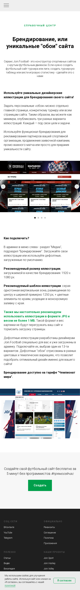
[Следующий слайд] (77, 186)
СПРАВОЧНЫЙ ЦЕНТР (40, 25)
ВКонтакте (9, 527)
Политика (49, 538)
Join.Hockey (49, 563)
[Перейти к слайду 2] (38, 218)
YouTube (8, 532)
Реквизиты (49, 527)
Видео (7, 563)
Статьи (7, 558)
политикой (10, 585)
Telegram (8, 538)
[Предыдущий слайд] (3, 186)
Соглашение (50, 532)
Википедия (9, 568)
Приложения (50, 543)
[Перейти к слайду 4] (45, 218)
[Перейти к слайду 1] (35, 218)
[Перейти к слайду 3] (41, 218)
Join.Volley (49, 568)
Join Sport (49, 558)
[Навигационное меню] (6, 5)
